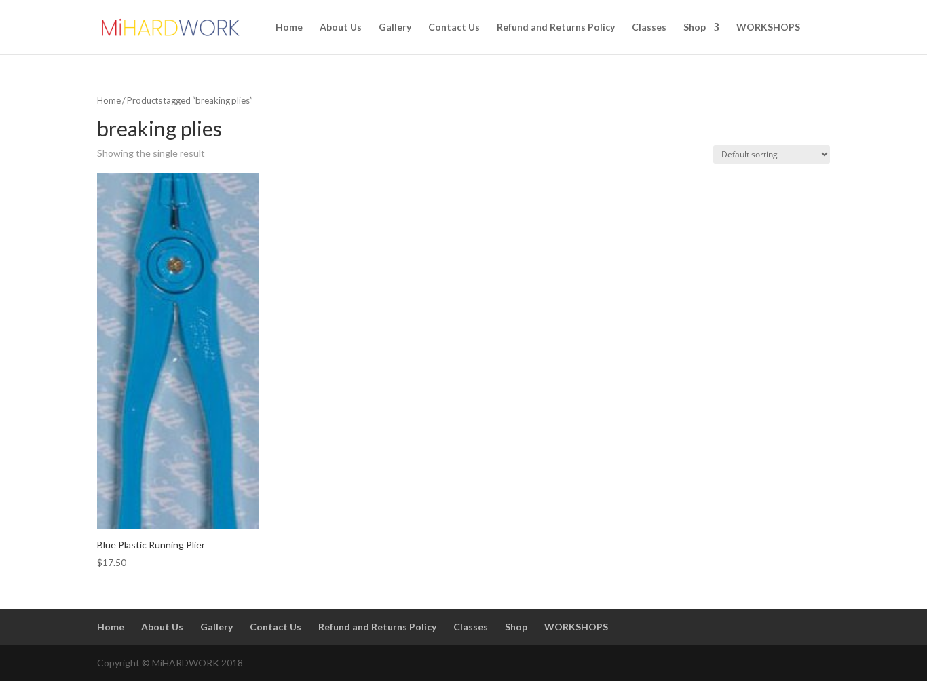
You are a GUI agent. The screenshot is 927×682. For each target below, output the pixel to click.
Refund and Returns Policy (556, 27)
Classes (649, 27)
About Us (341, 27)
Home (289, 27)
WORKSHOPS (768, 27)
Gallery (395, 27)
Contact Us (454, 27)
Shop (694, 27)
